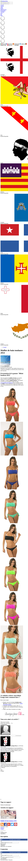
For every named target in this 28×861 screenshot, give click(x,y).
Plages (2, 8)
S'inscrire (10, 859)
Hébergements (3, 9)
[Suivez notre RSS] (2, 825)
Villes (2, 7)
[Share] (2, 830)
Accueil (2, 5)
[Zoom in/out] (4, 830)
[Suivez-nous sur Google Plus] (9, 825)
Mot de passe (3, 843)
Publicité (2, 827)
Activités (2, 12)
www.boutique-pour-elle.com (7, 382)
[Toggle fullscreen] (3, 830)
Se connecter (8, 846)
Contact (2, 829)
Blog (2, 15)
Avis (1, 13)
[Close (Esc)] (1, 830)
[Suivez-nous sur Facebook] (5, 825)
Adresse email (3, 842)
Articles (2, 6)
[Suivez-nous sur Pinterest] (15, 825)
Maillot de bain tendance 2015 (9, 821)
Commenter (18, 735)
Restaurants (3, 10)
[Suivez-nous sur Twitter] (12, 825)
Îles (1, 14)
